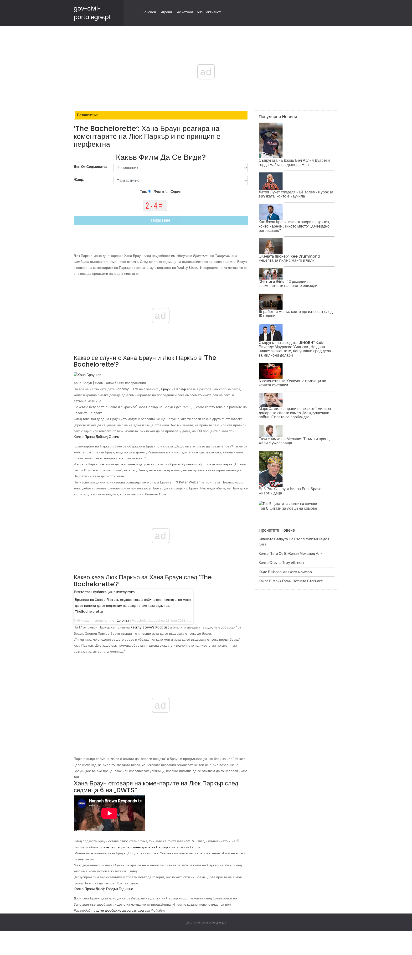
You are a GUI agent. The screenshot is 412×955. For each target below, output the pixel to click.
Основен (149, 12)
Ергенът (123, 620)
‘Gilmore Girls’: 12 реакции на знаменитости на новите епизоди (288, 284)
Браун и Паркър (173, 389)
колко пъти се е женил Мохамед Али (290, 553)
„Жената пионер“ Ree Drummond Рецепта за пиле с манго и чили (289, 258)
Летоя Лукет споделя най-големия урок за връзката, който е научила (296, 194)
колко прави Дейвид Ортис (96, 436)
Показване (160, 220)
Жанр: (79, 179)
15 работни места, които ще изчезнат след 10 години (296, 314)
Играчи (166, 12)
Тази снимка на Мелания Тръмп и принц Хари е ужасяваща (294, 441)
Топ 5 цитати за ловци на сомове (288, 508)
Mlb (200, 12)
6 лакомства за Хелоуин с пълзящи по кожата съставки (292, 383)
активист (213, 12)
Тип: (144, 191)
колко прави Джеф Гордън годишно (103, 888)
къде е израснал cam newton (285, 571)
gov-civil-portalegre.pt (206, 922)
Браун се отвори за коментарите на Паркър (133, 847)
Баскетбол (184, 12)
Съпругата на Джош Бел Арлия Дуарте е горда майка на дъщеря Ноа (294, 162)
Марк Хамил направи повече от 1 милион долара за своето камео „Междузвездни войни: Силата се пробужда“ (295, 413)
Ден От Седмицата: (90, 166)
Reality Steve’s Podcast (150, 627)
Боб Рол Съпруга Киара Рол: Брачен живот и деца (291, 491)
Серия (175, 191)
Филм (158, 191)
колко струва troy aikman (281, 562)
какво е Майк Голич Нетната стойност (291, 580)
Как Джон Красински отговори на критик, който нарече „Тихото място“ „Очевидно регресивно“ (294, 226)
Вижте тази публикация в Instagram (104, 591)
